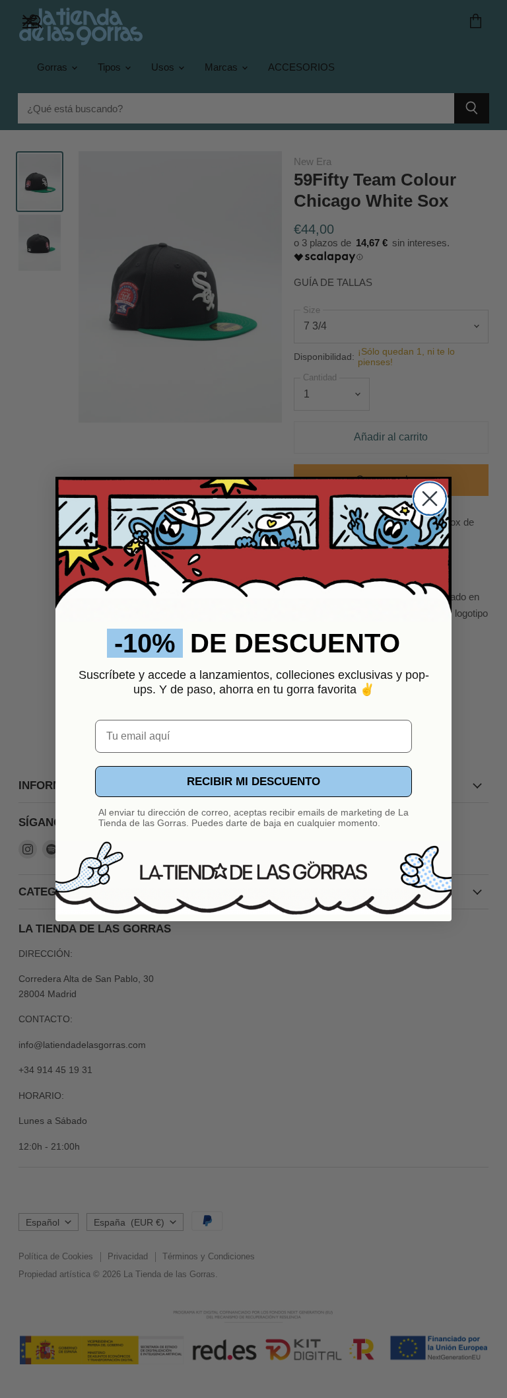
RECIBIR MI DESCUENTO (253, 781)
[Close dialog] (429, 498)
